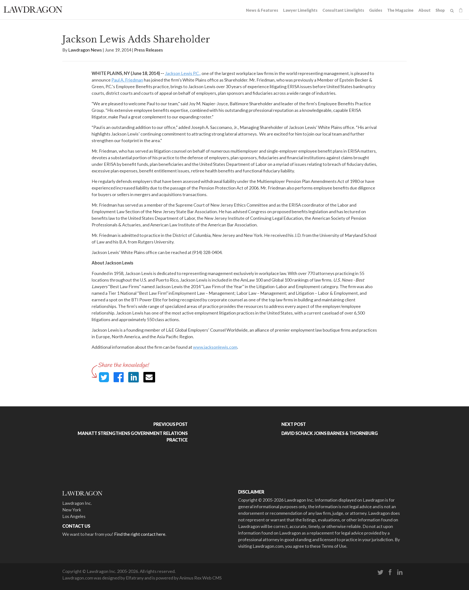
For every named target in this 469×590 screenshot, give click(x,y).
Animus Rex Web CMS (200, 577)
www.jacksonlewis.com (215, 347)
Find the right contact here (139, 534)
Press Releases (148, 50)
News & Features (262, 10)
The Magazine (400, 10)
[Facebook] (390, 572)
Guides (375, 10)
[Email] (149, 377)
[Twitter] (380, 572)
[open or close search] (452, 11)
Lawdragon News (85, 50)
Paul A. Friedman (127, 80)
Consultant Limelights (343, 10)
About (424, 10)
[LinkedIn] (400, 572)
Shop (440, 10)
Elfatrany (135, 577)
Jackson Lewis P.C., (183, 73)
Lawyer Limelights (300, 10)
